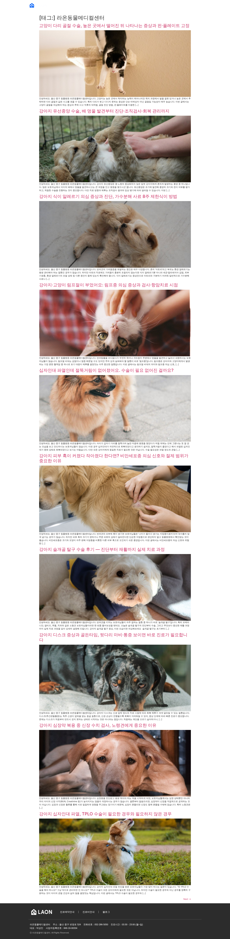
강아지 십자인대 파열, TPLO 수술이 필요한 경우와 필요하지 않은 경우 (105, 813)
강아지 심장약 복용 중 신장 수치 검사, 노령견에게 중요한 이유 (97, 725)
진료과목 (153, 5)
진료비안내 (89, 912)
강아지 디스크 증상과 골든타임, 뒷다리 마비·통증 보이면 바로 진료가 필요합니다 (113, 637)
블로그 (106, 912)
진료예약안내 (67, 912)
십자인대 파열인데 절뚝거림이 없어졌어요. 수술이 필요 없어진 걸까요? (106, 370)
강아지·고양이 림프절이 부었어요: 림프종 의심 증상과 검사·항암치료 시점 (108, 284)
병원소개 (103, 5)
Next (187, 899)
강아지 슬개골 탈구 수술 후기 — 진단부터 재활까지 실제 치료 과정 (102, 549)
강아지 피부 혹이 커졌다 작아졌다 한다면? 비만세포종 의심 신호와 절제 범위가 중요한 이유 (113, 458)
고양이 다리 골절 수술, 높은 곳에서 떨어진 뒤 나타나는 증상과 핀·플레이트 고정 (114, 25)
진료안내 (130, 5)
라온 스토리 (181, 5)
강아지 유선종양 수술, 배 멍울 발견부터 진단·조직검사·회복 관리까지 (104, 111)
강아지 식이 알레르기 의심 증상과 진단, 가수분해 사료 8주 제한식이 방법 (108, 196)
